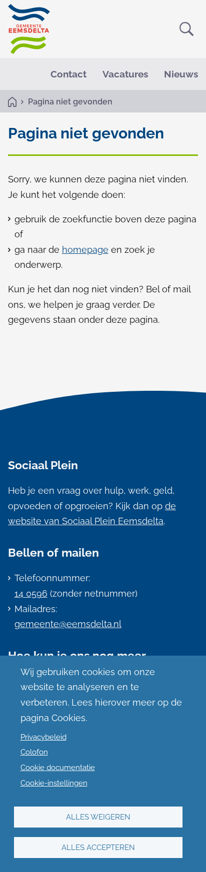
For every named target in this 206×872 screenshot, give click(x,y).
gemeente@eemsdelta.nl (68, 624)
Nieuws (181, 73)
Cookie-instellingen (54, 783)
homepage (85, 249)
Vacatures (125, 73)
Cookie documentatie (57, 767)
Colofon (34, 752)
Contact (68, 73)
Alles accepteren (98, 847)
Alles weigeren (98, 817)
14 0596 (31, 593)
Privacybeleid (43, 737)
